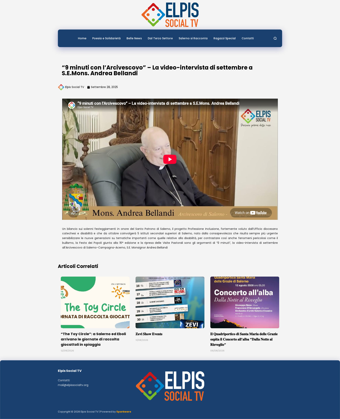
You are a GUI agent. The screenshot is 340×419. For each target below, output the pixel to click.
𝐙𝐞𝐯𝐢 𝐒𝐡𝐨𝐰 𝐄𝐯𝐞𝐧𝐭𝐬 (149, 333)
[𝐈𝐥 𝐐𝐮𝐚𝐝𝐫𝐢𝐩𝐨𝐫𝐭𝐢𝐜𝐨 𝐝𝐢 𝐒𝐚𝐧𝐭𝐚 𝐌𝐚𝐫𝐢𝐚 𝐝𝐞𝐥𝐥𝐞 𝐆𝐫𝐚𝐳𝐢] (244, 302)
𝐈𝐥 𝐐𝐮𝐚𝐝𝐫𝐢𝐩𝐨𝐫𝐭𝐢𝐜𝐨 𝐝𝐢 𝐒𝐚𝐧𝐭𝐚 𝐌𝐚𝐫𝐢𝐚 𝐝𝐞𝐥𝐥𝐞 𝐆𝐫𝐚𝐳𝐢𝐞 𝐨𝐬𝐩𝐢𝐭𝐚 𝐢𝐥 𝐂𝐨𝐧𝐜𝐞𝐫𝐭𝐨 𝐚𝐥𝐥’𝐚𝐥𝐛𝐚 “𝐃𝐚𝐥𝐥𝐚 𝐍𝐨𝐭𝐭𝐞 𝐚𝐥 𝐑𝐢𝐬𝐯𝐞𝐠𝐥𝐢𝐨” (244, 339)
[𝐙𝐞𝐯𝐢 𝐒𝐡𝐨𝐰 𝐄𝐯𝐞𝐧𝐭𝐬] (170, 302)
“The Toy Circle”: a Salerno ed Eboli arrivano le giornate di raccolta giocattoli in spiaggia (93, 339)
